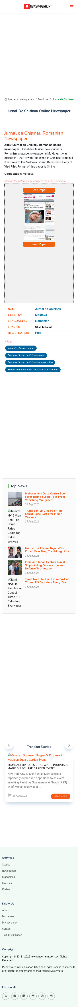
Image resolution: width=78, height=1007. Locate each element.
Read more (60, 796)
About (5, 910)
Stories (6, 864)
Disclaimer (8, 916)
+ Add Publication (12, 935)
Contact (6, 928)
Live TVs (7, 883)
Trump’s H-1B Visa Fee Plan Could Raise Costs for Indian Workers (43, 514)
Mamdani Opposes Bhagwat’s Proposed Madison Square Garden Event (38, 766)
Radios (6, 889)
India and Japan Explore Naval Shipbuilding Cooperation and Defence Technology (45, 565)
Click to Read (43, 326)
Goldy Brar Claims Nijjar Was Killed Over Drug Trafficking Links (47, 549)
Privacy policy (10, 922)
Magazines (8, 877)
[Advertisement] (39, 57)
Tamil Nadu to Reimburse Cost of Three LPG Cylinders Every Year (47, 580)
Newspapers (27, 99)
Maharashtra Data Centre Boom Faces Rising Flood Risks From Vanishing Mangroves (46, 497)
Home (11, 99)
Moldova (43, 99)
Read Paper (39, 190)
